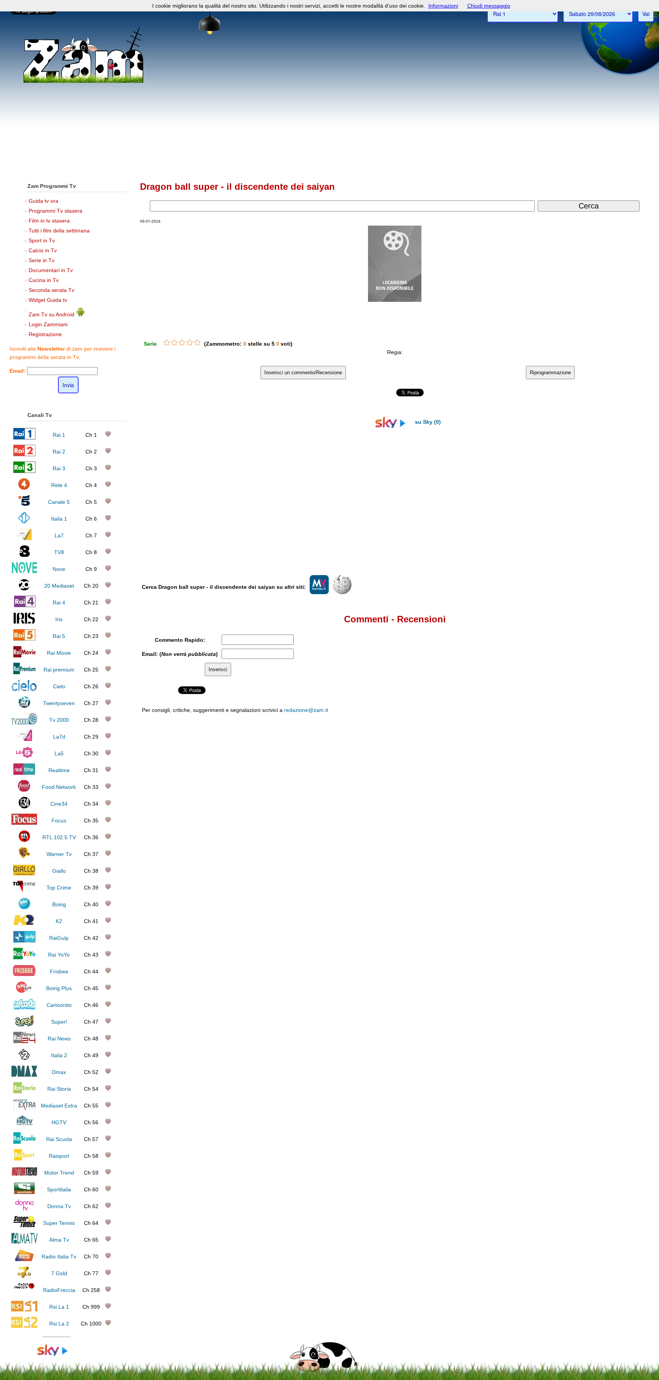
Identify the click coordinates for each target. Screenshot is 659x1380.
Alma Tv (59, 1240)
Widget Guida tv (48, 300)
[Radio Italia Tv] (24, 1259)
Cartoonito (59, 1005)
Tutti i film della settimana (59, 231)
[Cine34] (24, 806)
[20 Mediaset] (24, 588)
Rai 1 (59, 435)
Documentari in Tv (51, 270)
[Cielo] (24, 689)
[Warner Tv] (24, 857)
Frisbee (59, 971)
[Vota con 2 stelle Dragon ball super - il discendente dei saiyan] (174, 343)
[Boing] (24, 907)
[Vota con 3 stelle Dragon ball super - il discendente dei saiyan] (182, 343)
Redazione (451, 869)
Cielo (59, 686)
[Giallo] (24, 873)
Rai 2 (59, 452)
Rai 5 (59, 636)
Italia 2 (59, 1055)
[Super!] (24, 1024)
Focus (58, 820)
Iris (59, 619)
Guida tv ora (43, 201)
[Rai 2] (24, 454)
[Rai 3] (24, 471)
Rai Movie (59, 653)
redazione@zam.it (306, 710)
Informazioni (443, 6)
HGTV (58, 1122)
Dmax (59, 1072)
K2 (59, 921)
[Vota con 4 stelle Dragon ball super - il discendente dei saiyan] (189, 343)
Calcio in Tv (43, 250)
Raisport (59, 1156)
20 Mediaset (59, 586)
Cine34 (59, 804)
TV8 (59, 552)
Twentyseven (59, 703)
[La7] (24, 538)
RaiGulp (59, 938)
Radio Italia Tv (59, 1256)
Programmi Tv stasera (55, 211)
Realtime (59, 770)
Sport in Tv (42, 240)
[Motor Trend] (24, 1175)
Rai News (59, 1038)
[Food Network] (24, 790)
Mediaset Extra (59, 1106)
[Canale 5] (24, 505)
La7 (59, 535)
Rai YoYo (59, 955)
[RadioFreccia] (24, 1293)
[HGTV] (24, 1125)
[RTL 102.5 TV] (24, 840)
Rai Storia (59, 1089)
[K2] (24, 924)
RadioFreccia (59, 1290)
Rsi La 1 (59, 1307)
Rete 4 (59, 485)
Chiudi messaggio (488, 6)
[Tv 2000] (24, 723)
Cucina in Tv (44, 280)
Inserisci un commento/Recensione (303, 372)
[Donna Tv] (24, 1209)
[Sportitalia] (24, 1192)
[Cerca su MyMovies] (319, 592)
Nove (59, 569)
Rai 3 (59, 468)
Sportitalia (59, 1189)
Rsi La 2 (59, 1324)
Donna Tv (59, 1206)
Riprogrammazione (550, 372)
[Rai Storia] (24, 1091)
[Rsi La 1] (24, 1309)
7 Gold (59, 1273)
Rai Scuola (59, 1139)
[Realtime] (24, 773)
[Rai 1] (24, 437)
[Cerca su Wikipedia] (342, 592)
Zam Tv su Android (52, 314)
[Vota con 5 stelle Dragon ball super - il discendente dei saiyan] (197, 343)
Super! (59, 1022)
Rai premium (58, 670)
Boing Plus (59, 988)
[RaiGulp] (24, 941)
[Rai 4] (24, 605)
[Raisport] (24, 1159)
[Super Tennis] (24, 1226)
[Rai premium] (24, 672)
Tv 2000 (59, 720)
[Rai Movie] (24, 655)
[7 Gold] (24, 1276)
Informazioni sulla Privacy (513, 869)
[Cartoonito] (24, 1008)
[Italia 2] (24, 1058)
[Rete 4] (24, 488)
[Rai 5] (24, 639)
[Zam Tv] (83, 82)
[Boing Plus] (24, 991)
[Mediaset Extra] (24, 1108)
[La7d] (24, 739)
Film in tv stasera (49, 221)
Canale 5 (59, 502)
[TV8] (24, 555)
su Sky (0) (427, 422)
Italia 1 (59, 519)
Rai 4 (59, 602)
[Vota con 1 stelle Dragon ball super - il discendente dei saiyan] (167, 343)
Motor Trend (59, 1173)
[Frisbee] (24, 974)
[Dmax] (24, 1075)
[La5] (24, 756)
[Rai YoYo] (24, 957)
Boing (59, 904)
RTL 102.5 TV (59, 837)
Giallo (59, 871)
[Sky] (56, 1354)
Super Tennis (59, 1223)
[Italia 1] (24, 521)
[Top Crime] (24, 890)
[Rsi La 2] (24, 1326)
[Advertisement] (329, 118)
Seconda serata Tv (51, 290)
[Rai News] (24, 1041)
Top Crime (59, 888)
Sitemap (475, 869)
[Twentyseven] (24, 706)
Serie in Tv (42, 260)
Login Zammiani (48, 324)
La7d (59, 737)
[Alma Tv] (24, 1242)
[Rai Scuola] (24, 1142)
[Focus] (24, 823)
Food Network (59, 787)
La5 (59, 753)
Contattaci (425, 869)
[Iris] (24, 622)
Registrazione (45, 334)
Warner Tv (59, 854)
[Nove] (24, 572)
